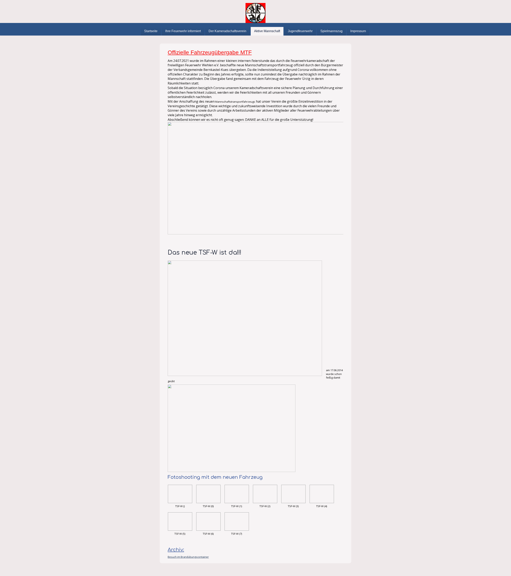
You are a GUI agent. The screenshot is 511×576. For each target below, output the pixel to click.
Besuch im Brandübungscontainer (188, 557)
